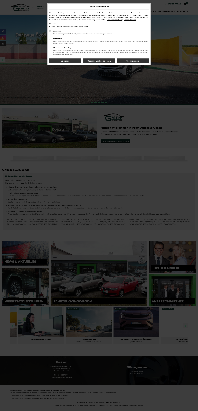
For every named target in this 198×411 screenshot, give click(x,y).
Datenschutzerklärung (115, 20)
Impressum (53, 23)
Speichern (65, 61)
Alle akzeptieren (132, 61)
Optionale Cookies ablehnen (99, 61)
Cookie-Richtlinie (130, 20)
